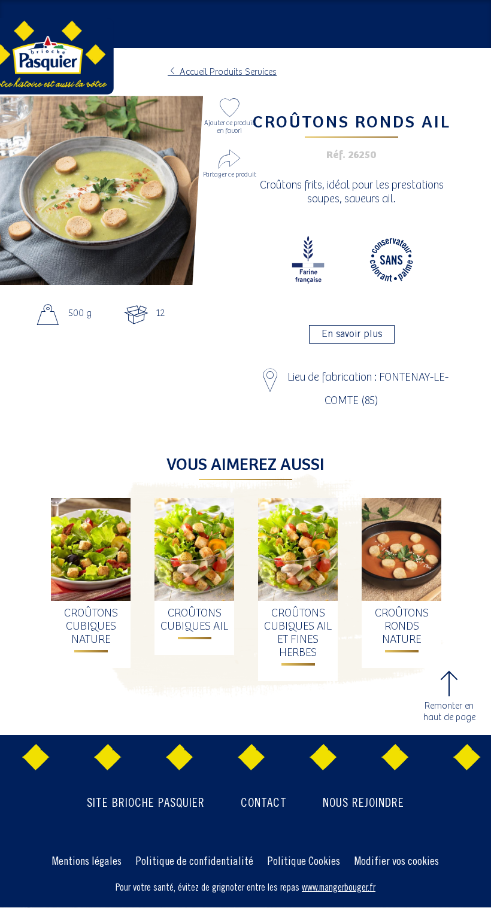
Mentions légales (87, 862)
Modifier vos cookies (396, 862)
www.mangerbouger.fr (338, 887)
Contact (264, 803)
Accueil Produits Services (227, 72)
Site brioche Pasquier (146, 803)
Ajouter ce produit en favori (229, 127)
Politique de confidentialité (194, 862)
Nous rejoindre (363, 803)
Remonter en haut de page (449, 711)
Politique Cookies (304, 862)
